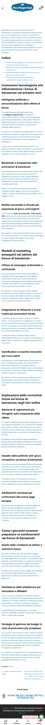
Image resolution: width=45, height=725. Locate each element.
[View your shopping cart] (40, 8)
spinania (38, 566)
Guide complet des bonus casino (12, 672)
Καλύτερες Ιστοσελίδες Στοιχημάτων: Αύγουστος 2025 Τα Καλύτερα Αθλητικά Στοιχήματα (33, 675)
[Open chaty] (41, 717)
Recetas (11, 666)
